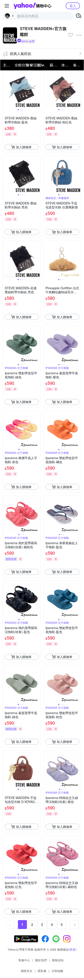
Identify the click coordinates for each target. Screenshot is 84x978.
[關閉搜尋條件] (13, 16)
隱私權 (42, 971)
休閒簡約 (65, 64)
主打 (6, 64)
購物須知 (58, 960)
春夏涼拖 (77, 64)
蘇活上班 (54, 64)
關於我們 (41, 960)
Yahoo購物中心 (32, 6)
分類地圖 (57, 971)
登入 (72, 5)
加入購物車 (24, 147)
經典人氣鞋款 (20, 53)
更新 (72, 949)
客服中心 (24, 960)
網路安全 (26, 971)
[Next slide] (38, 89)
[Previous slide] (6, 89)
